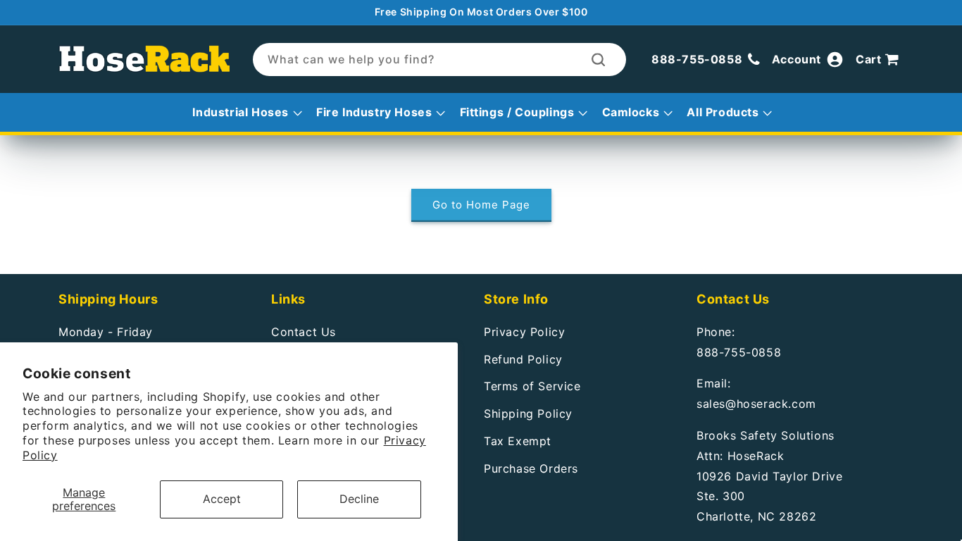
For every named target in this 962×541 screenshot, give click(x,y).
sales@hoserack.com (756, 404)
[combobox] (439, 59)
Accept (222, 499)
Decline (359, 499)
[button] (880, 60)
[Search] (598, 59)
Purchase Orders (531, 468)
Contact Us (303, 332)
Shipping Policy (528, 413)
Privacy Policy (524, 332)
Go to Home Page (481, 204)
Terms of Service (532, 386)
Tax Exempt (517, 441)
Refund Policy (523, 359)
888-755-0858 (738, 352)
